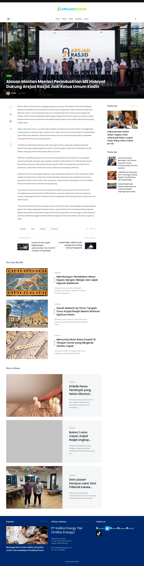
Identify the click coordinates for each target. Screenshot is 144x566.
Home (58, 19)
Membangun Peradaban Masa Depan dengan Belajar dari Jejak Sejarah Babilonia (77, 280)
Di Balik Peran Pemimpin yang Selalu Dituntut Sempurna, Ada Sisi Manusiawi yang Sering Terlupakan (82, 390)
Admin (13, 93)
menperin (43, 229)
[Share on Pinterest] (10, 121)
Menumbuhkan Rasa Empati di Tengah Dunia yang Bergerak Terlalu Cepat (76, 343)
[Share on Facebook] (10, 107)
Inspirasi (78, 19)
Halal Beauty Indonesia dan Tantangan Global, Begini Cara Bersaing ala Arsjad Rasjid (127, 176)
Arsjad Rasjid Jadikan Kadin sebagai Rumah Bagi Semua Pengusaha (70, 245)
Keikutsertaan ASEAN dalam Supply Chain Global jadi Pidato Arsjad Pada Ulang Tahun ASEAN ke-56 (120, 137)
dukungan (23, 229)
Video (86, 19)
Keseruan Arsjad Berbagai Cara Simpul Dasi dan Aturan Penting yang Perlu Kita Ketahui (127, 163)
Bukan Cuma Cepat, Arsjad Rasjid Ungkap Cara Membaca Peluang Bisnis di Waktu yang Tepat (82, 436)
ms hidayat (54, 229)
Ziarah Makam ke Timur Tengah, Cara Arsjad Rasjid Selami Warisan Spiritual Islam (78, 311)
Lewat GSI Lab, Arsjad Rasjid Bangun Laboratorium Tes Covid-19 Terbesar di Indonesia (43, 246)
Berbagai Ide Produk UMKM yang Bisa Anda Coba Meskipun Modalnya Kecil (24, 549)
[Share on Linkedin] (10, 128)
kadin (33, 229)
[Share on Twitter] (10, 114)
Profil (64, 19)
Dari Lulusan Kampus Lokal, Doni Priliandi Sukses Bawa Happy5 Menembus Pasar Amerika (82, 483)
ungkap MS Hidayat (30, 129)
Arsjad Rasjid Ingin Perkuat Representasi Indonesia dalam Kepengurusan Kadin (127, 188)
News (71, 19)
